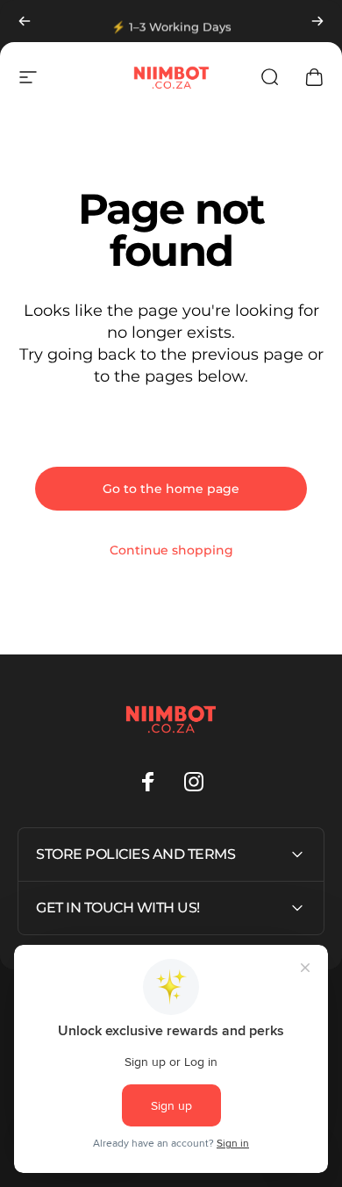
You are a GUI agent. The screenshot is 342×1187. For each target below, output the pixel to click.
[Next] (317, 21)
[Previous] (24, 21)
